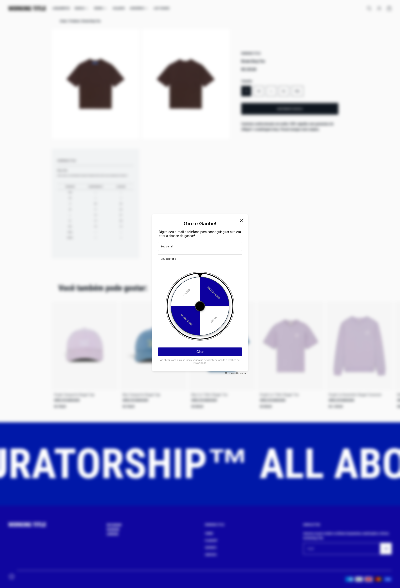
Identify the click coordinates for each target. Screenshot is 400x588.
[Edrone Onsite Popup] (200, 294)
